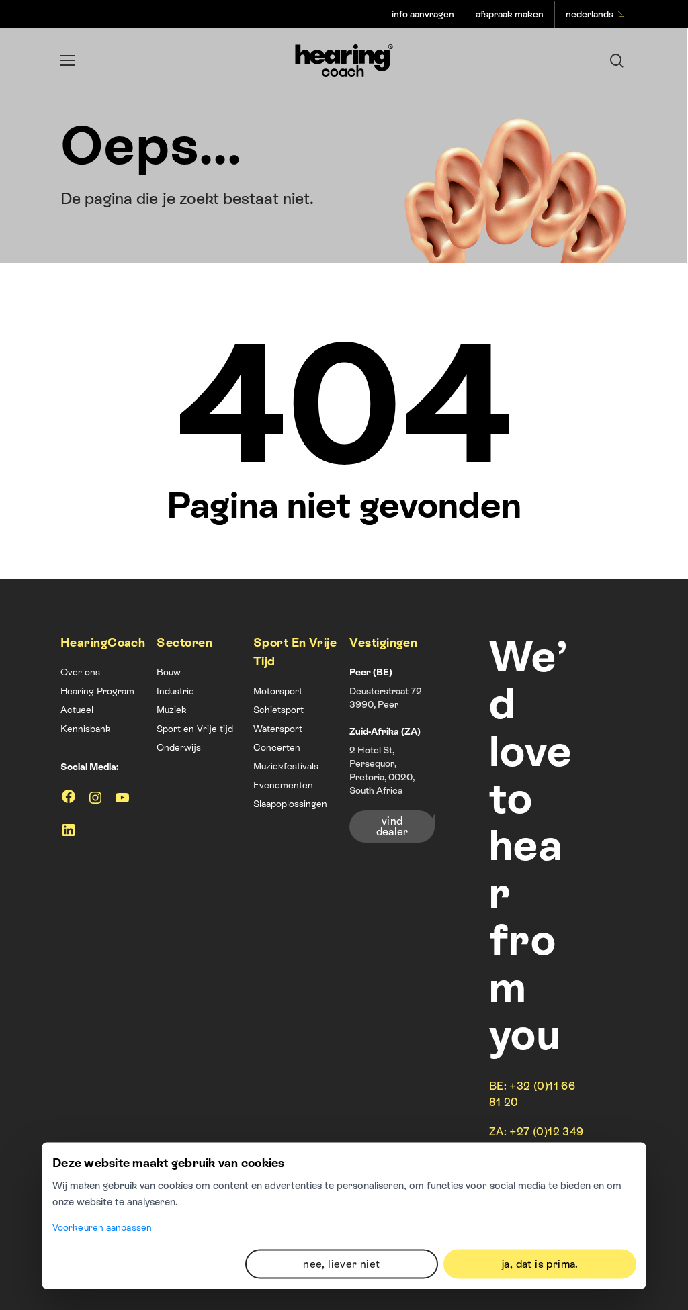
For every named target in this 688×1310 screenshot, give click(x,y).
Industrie (175, 691)
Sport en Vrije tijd (195, 728)
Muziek (172, 709)
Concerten (276, 747)
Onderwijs (179, 747)
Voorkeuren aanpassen (102, 1227)
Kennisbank (85, 728)
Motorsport (277, 691)
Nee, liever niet (341, 1263)
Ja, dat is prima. (539, 1263)
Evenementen (283, 785)
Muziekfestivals (285, 766)
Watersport (277, 728)
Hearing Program (97, 691)
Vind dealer (392, 826)
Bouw (169, 672)
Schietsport (278, 709)
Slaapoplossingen (290, 803)
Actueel (76, 709)
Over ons (80, 672)
